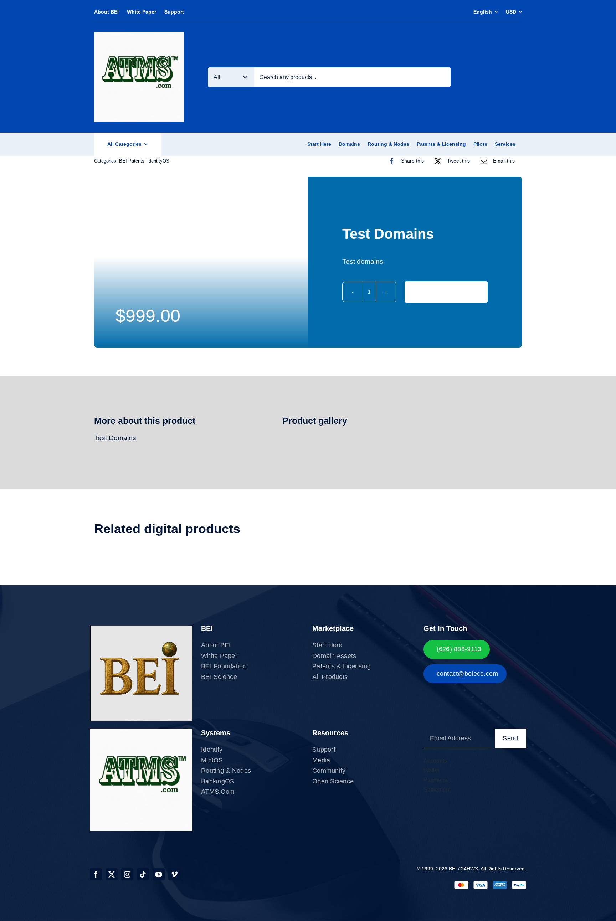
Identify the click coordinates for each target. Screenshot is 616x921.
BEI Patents (131, 161)
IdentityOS (158, 161)
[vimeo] (174, 874)
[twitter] (112, 874)
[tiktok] (143, 874)
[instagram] (127, 874)
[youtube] (159, 874)
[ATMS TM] (139, 35)
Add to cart (445, 291)
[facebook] (96, 874)
